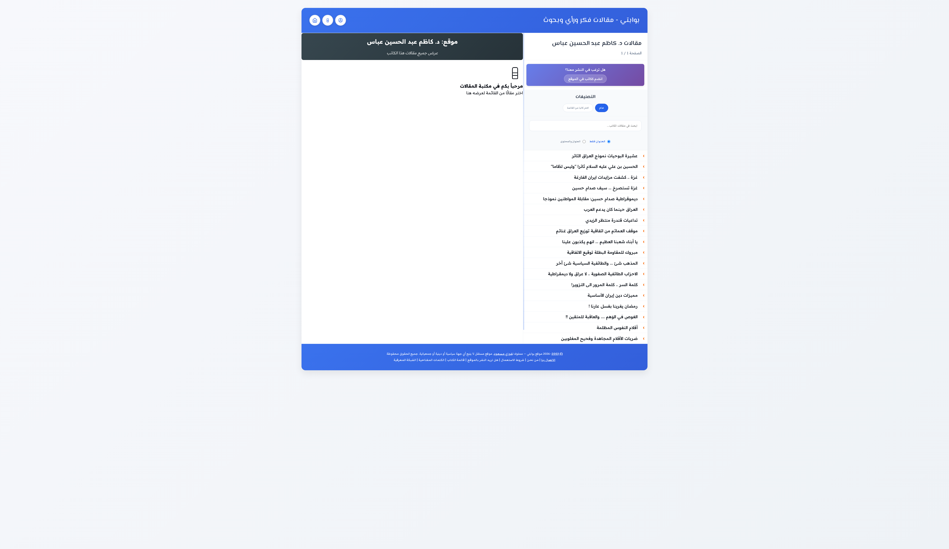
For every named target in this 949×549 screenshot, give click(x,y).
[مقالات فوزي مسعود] (340, 20)
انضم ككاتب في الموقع (585, 79)
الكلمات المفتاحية (431, 360)
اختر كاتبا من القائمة (578, 108)
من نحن (533, 360)
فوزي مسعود (503, 354)
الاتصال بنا (548, 360)
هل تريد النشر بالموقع (482, 360)
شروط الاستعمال (512, 360)
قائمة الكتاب (456, 360)
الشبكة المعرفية (405, 360)
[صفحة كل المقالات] (327, 20)
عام (601, 108)
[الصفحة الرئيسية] (314, 20)
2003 (555, 354)
